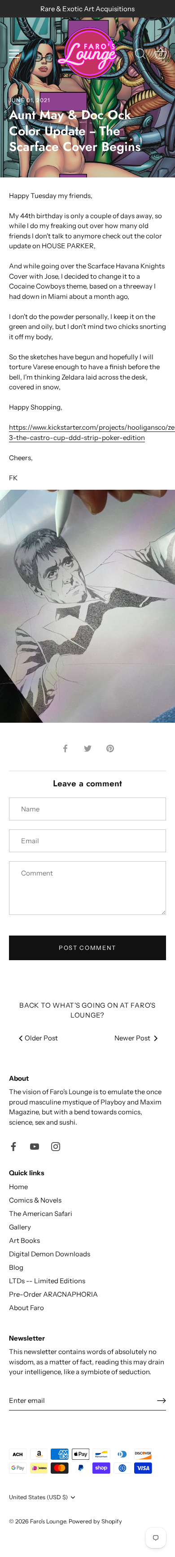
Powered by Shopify (95, 1521)
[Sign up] (161, 1400)
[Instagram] (55, 1145)
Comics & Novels (35, 1200)
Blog (16, 1267)
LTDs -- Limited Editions (47, 1281)
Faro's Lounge (48, 1521)
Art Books (24, 1240)
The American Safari (40, 1213)
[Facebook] (13, 1145)
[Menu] (14, 54)
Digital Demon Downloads (49, 1254)
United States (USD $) (38, 1497)
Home (18, 1186)
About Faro (26, 1307)
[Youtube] (34, 1145)
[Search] (140, 55)
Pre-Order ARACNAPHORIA (53, 1294)
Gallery (20, 1227)
